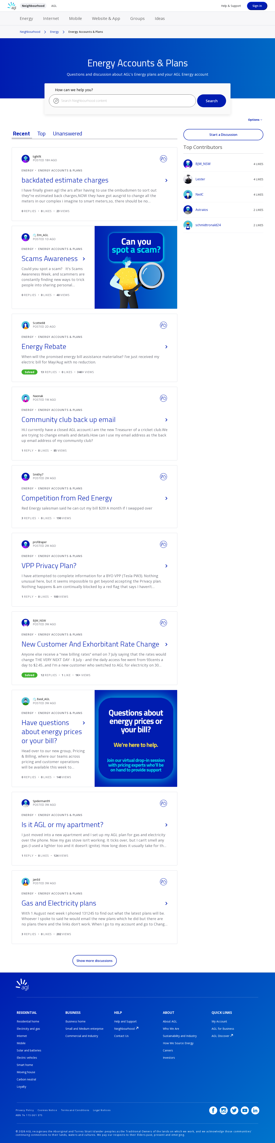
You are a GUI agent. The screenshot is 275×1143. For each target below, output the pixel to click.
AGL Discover (220, 1036)
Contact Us (121, 1036)
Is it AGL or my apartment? (62, 824)
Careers (168, 1050)
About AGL (170, 1021)
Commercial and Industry (81, 1036)
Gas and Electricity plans (59, 902)
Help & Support (231, 6)
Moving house (26, 1072)
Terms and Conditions (75, 1110)
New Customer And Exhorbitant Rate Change (90, 643)
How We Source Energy (178, 1043)
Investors (169, 1057)
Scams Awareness (50, 258)
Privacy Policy (25, 1110)
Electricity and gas (28, 1029)
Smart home (25, 1065)
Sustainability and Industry (180, 1036)
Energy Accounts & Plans (60, 170)
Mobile (75, 18)
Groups (137, 18)
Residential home (28, 1021)
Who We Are (171, 1029)
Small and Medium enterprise (84, 1029)
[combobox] (122, 100)
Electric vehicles (27, 1057)
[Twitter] (234, 1110)
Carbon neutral (26, 1079)
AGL (54, 6)
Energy (26, 18)
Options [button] (253, 120)
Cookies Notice (47, 1110)
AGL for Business (223, 1029)
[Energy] (163, 158)
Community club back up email (69, 419)
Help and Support (125, 1021)
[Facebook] (213, 1110)
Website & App (106, 18)
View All (223, 142)
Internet (51, 18)
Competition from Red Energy (67, 497)
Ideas (160, 18)
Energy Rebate (44, 346)
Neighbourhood (33, 6)
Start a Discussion (223, 134)
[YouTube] (245, 1110)
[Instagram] (224, 1110)
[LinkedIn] (255, 1110)
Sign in (257, 6)
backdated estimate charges (65, 179)
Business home (75, 1021)
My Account (219, 1021)
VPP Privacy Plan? (49, 565)
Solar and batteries (29, 1050)
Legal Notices (102, 1110)
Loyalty (21, 1086)
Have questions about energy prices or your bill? (52, 731)
